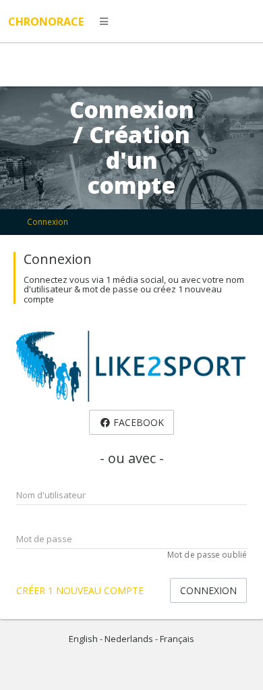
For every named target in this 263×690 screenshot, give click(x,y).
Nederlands (129, 639)
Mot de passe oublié (207, 554)
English (83, 639)
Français (177, 639)
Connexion (47, 222)
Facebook (137, 422)
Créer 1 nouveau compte (80, 590)
